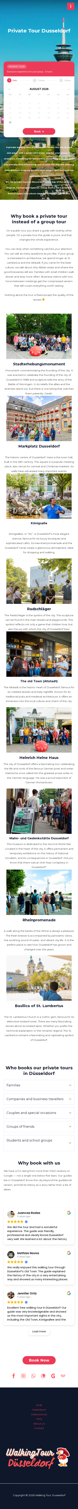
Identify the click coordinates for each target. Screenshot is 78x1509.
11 (20, 108)
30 (67, 117)
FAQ (39, 1418)
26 (29, 117)
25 (20, 117)
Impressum (39, 1409)
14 (48, 108)
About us (39, 1423)
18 (20, 113)
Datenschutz (39, 1414)
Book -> (39, 131)
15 (58, 108)
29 (58, 117)
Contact (39, 1428)
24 (10, 117)
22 (58, 113)
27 (39, 117)
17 (10, 113)
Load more (39, 1331)
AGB (39, 1405)
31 (10, 122)
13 (39, 108)
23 (67, 113)
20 (39, 113)
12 (29, 108)
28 (48, 117)
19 (29, 113)
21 (48, 113)
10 (10, 108)
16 (68, 108)
